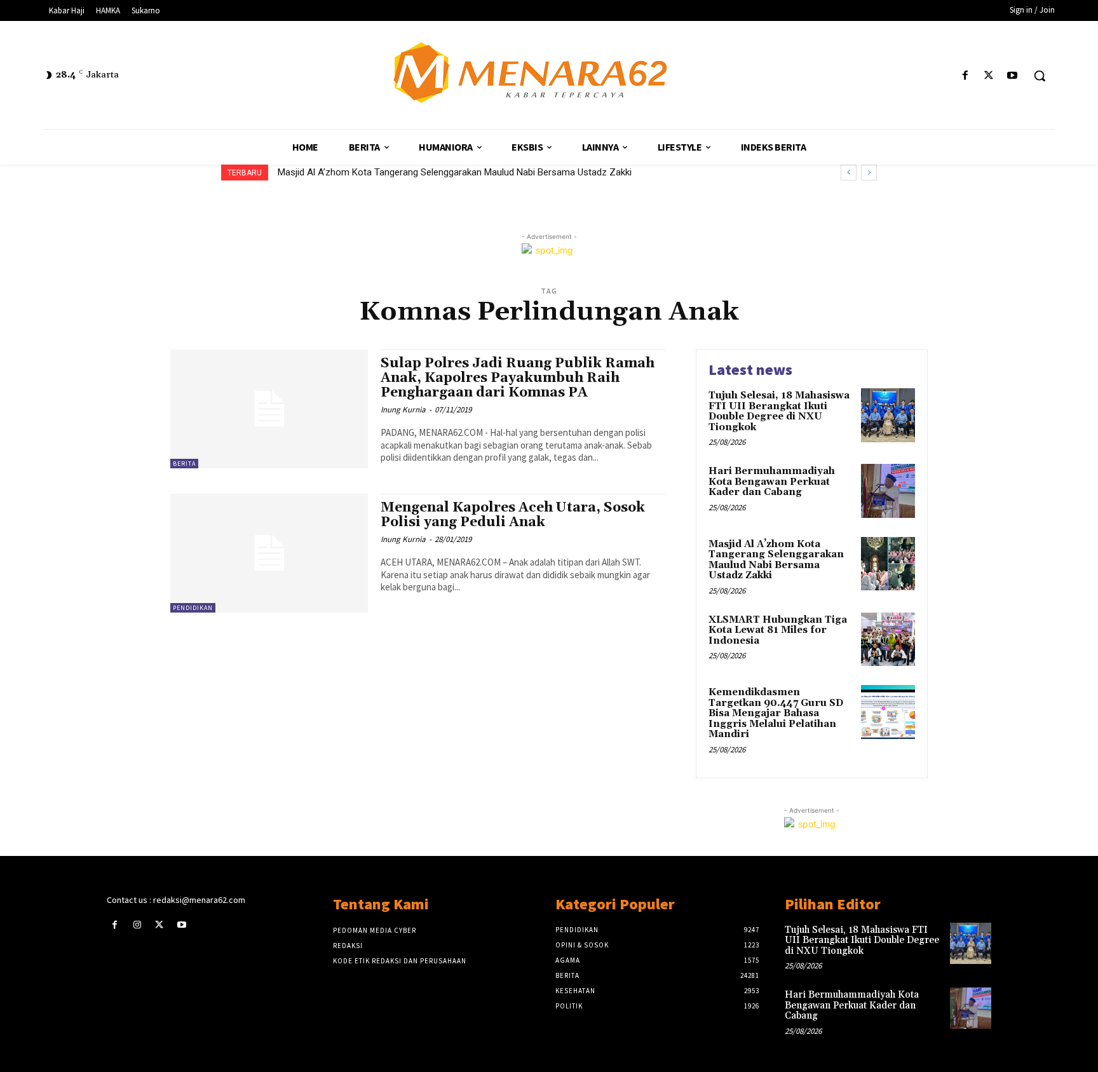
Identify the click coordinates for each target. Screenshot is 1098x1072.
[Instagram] (137, 925)
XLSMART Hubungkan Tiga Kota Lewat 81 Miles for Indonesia (410, 172)
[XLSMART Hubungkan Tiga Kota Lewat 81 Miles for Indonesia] (888, 640)
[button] (1039, 75)
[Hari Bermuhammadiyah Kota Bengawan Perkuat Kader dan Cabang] (888, 491)
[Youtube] (1012, 76)
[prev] (849, 172)
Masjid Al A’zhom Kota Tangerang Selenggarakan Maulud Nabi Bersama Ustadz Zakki (776, 560)
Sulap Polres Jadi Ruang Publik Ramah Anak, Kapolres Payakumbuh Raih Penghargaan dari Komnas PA (517, 378)
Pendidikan (193, 608)
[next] (869, 172)
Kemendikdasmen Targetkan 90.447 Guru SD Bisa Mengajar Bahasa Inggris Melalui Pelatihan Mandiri (775, 713)
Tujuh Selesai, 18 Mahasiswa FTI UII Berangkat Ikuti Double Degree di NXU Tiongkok (779, 411)
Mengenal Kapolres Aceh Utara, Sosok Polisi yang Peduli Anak (513, 515)
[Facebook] (964, 76)
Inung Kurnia (403, 409)
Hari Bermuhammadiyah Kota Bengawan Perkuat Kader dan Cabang (771, 481)
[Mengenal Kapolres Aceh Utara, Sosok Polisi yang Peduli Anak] (269, 553)
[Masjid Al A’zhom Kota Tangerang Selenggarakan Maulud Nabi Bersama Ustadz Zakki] (888, 564)
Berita (184, 463)
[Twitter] (989, 76)
